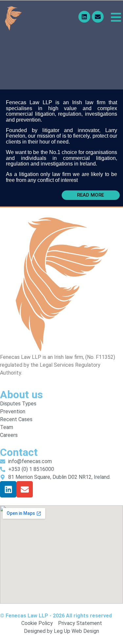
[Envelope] (98, 17)
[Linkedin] (84, 17)
